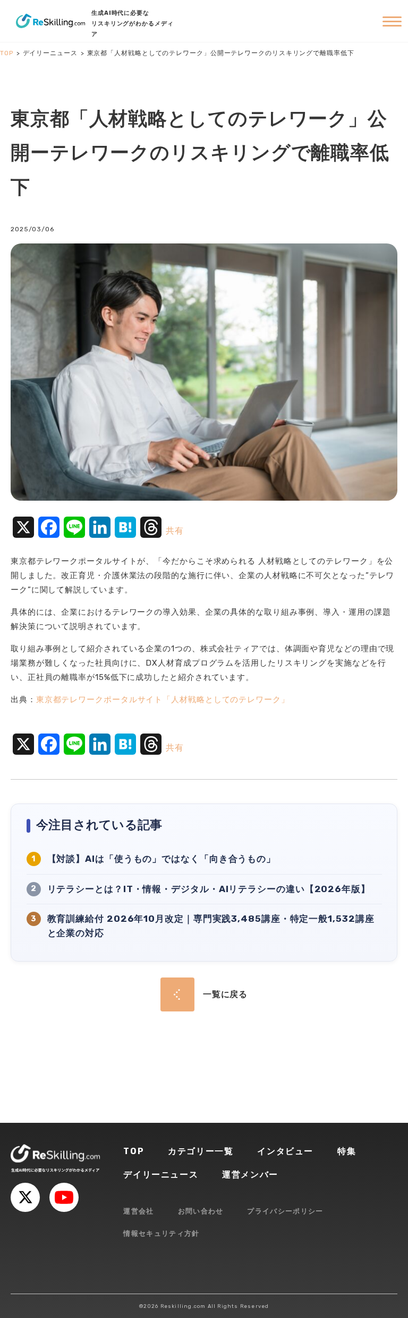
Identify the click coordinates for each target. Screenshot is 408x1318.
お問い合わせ (201, 1211)
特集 (346, 1151)
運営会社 (138, 1211)
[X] (25, 1197)
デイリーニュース (160, 1174)
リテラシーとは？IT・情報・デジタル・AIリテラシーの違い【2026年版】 (208, 889)
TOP (133, 1151)
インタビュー (285, 1151)
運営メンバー (250, 1174)
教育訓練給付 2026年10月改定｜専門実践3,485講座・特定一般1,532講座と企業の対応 (211, 925)
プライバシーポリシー (285, 1211)
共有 (175, 531)
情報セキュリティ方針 (161, 1233)
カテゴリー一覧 (200, 1151)
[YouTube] (64, 1197)
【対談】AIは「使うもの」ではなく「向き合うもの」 (161, 858)
